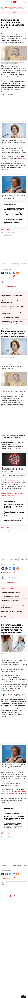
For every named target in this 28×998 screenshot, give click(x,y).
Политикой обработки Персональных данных (11, 7)
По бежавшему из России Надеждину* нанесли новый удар (12, 307)
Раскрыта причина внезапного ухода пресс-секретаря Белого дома (12, 322)
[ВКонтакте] (13, 272)
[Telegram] (10, 272)
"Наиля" (16, 63)
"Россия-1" (12, 691)
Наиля (22, 389)
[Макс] (6, 272)
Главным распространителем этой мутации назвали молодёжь (12, 493)
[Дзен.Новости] (2, 272)
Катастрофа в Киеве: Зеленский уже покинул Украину (12, 312)
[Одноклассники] (17, 272)
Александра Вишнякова (8, 530)
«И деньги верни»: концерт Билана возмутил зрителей (11, 301)
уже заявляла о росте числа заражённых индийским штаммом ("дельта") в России (12, 480)
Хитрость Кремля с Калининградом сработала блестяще (11, 296)
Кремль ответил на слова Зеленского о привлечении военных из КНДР (12, 591)
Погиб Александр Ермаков (9, 617)
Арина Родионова (7, 836)
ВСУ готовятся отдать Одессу (10, 317)
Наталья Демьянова (7, 235)
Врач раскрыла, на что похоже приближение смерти (10, 601)
